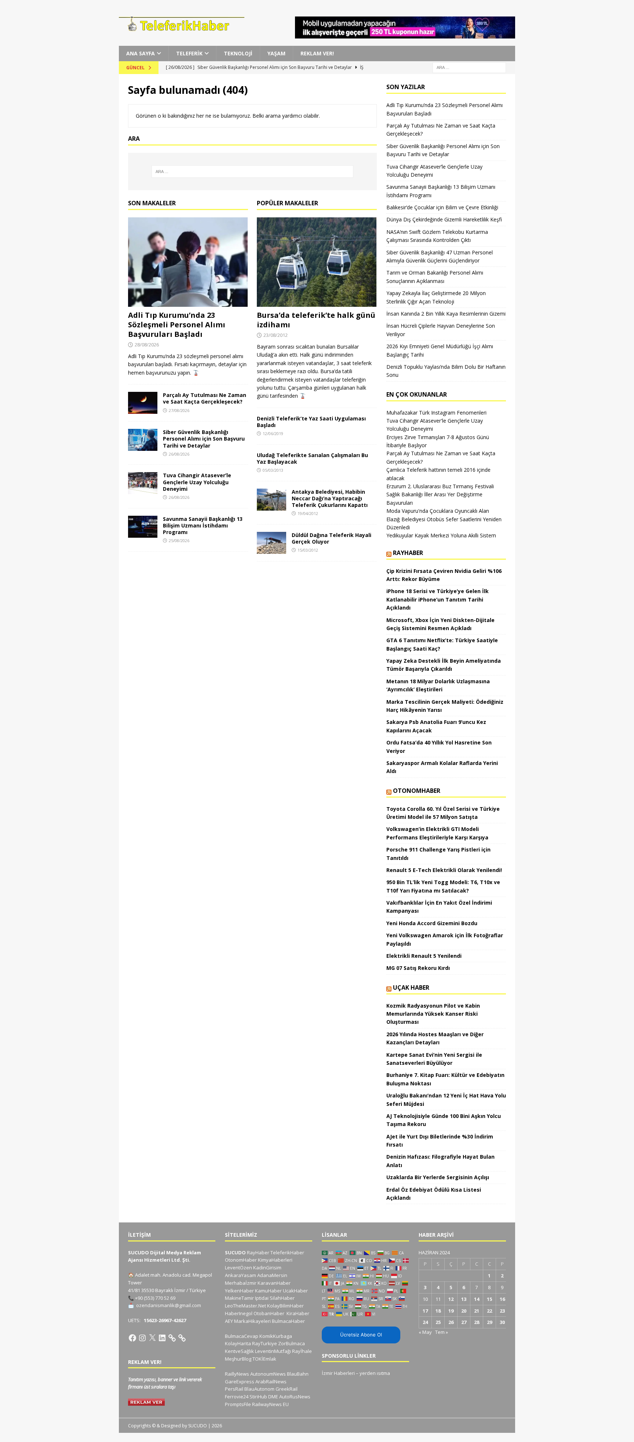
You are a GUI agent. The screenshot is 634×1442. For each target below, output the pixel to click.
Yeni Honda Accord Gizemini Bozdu (431, 923)
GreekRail (287, 1389)
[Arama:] (469, 67)
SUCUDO (235, 1252)
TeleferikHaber (287, 1252)
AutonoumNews (268, 1374)
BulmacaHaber (288, 1321)
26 (450, 1322)
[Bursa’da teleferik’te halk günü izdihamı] (317, 262)
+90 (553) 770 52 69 (155, 1298)
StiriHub (258, 1396)
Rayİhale (302, 1351)
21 (476, 1310)
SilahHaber (282, 1298)
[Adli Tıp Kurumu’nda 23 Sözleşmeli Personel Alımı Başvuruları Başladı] (188, 262)
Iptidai (262, 1298)
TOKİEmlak (264, 1358)
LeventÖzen (238, 1267)
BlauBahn (298, 1374)
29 (489, 1322)
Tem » (441, 1332)
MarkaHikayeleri (252, 1321)
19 (450, 1310)
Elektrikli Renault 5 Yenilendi (424, 955)
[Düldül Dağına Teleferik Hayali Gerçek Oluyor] (271, 543)
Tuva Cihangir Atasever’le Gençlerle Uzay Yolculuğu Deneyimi (197, 482)
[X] (152, 1338)
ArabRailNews (271, 1381)
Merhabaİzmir (240, 1283)
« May (425, 1332)
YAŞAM (276, 53)
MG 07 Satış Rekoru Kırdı (418, 967)
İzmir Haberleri (338, 1373)
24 (425, 1322)
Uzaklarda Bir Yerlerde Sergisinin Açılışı (437, 1177)
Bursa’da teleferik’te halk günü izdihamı (316, 320)
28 (476, 1322)
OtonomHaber (416, 791)
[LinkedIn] (162, 1338)
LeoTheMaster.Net (245, 1305)
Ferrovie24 (236, 1396)
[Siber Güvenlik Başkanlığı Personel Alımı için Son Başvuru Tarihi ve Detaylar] (142, 440)
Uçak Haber (411, 987)
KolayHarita (238, 1343)
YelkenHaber (239, 1290)
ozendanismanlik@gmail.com (168, 1305)
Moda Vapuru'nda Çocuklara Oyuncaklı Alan (437, 510)
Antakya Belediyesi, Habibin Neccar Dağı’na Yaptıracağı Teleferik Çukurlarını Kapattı (330, 498)
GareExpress (239, 1381)
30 (502, 1322)
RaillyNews (237, 1374)
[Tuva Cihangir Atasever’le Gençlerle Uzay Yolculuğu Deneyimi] (142, 483)
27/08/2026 (179, 410)
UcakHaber (295, 1290)
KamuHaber (268, 1290)
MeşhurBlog (238, 1358)
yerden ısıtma (375, 1373)
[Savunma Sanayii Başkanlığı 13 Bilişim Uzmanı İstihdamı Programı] (142, 527)
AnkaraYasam (240, 1275)
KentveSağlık (239, 1351)
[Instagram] (142, 1338)
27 (463, 1322)
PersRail (234, 1389)
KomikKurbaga (275, 1336)
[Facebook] (132, 1338)
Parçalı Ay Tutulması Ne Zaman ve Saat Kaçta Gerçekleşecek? (204, 398)
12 (450, 1299)
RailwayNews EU (270, 1404)
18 (438, 1310)
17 (425, 1310)
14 (476, 1299)
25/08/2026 (179, 540)
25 (438, 1322)
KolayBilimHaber (285, 1305)
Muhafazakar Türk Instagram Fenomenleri (436, 412)
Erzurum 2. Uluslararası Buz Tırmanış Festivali (440, 486)
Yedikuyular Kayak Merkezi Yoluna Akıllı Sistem (441, 535)
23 (502, 1310)
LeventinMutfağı (273, 1351)
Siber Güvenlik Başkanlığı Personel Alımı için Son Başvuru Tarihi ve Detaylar (204, 438)
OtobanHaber (269, 1313)
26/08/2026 (179, 454)
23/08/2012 (275, 335)
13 (463, 1299)
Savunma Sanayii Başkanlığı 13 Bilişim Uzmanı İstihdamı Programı (203, 525)
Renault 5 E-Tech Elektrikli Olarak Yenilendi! (444, 870)
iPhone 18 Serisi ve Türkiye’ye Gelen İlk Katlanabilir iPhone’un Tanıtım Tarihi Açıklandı (437, 599)
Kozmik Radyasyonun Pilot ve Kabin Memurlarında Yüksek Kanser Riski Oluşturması (433, 1014)
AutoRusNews (294, 1396)
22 (489, 1310)
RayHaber (408, 553)
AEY (229, 1321)
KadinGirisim (267, 1267)
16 (502, 1299)
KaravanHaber (274, 1283)
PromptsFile (238, 1404)
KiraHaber (298, 1313)
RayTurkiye (264, 1343)
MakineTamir (239, 1298)
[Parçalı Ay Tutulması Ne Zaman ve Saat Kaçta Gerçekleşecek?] (142, 403)
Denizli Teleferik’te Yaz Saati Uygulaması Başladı (311, 421)
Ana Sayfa (140, 53)
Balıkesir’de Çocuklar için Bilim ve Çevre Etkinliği (442, 207)
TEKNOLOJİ (238, 53)
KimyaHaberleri (275, 1260)
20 (463, 1310)
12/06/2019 (273, 433)
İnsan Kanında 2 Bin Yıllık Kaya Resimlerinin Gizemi (446, 313)
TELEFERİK (189, 53)
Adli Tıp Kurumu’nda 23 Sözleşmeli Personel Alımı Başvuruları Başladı (176, 324)
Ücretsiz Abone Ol (361, 1335)
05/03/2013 (273, 470)
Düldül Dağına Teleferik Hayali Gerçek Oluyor (331, 538)
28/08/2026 (147, 344)
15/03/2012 (308, 550)
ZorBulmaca (291, 1343)
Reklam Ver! (317, 53)
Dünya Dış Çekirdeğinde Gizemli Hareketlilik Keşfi (444, 219)
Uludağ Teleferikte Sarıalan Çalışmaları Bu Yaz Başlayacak (312, 458)
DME (273, 1396)
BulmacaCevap (241, 1336)
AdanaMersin (272, 1275)
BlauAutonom (259, 1389)
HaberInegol (238, 1313)
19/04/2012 (308, 513)
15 (489, 1299)
